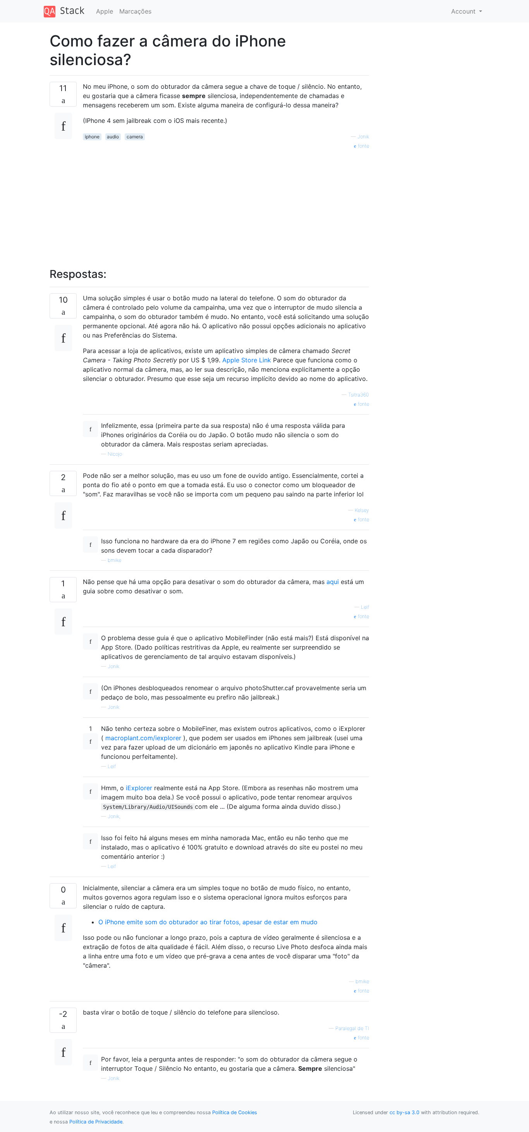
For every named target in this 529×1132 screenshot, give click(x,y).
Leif (365, 607)
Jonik (363, 137)
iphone (92, 137)
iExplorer (139, 788)
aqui (332, 582)
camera (135, 137)
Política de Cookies (234, 1112)
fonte (362, 146)
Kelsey (362, 510)
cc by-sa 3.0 (404, 1112)
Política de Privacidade (95, 1122)
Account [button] (464, 11)
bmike (114, 560)
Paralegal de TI (352, 1028)
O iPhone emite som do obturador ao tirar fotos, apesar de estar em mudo (208, 922)
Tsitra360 (358, 395)
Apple (104, 11)
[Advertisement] (226, 204)
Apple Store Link (246, 360)
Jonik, (114, 816)
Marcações (135, 11)
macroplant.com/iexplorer (143, 738)
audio (113, 137)
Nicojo (115, 454)
